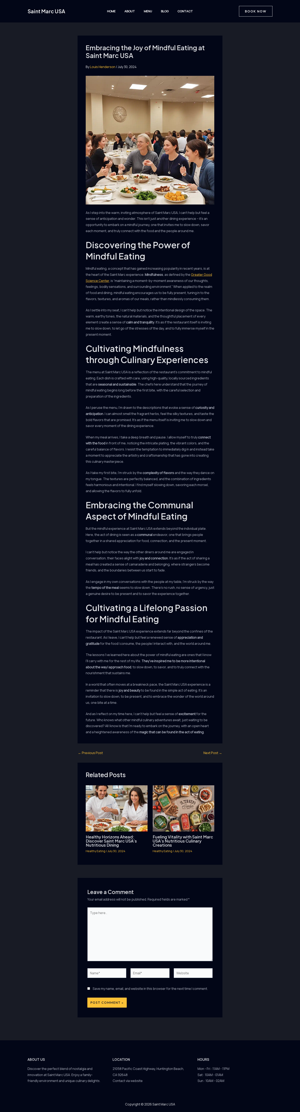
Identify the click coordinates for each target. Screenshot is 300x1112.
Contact (185, 11)
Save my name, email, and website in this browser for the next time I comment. (150, 988)
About (129, 11)
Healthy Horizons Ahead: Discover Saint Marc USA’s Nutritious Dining (111, 840)
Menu (148, 11)
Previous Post (90, 752)
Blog (165, 11)
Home (111, 11)
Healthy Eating (95, 851)
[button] (255, 11)
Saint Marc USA (46, 11)
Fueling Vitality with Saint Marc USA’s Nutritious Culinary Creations (183, 840)
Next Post (212, 752)
